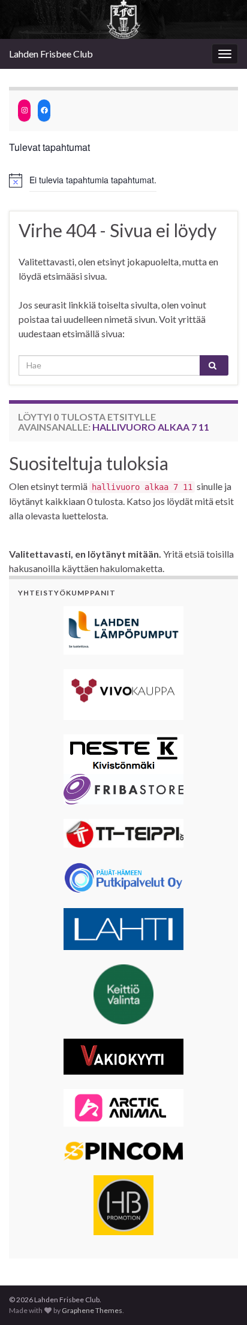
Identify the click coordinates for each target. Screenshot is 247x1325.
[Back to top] (220, 1298)
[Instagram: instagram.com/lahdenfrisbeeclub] (24, 110)
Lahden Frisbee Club (51, 53)
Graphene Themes (92, 1310)
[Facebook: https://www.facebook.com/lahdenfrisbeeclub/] (44, 110)
